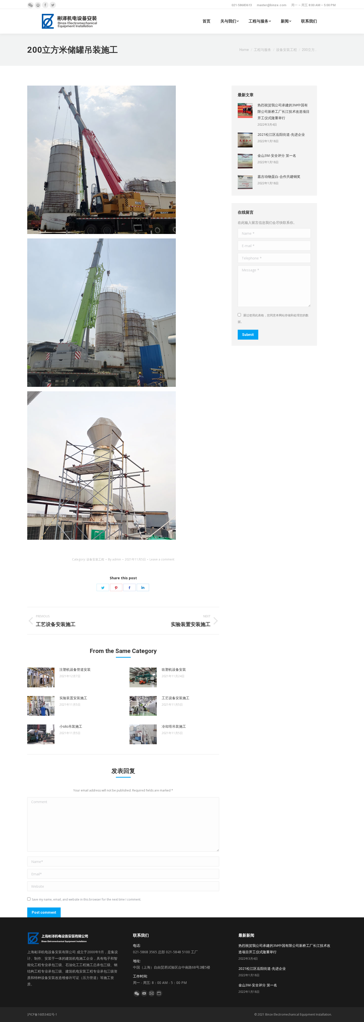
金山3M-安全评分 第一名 (277, 155)
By (114, 559)
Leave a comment (162, 559)
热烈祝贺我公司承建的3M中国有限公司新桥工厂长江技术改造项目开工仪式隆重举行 (284, 111)
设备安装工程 (95, 559)
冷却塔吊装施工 (174, 726)
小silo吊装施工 (70, 726)
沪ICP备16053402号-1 (42, 1014)
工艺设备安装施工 (175, 698)
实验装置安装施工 (73, 698)
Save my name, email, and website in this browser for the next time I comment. (86, 899)
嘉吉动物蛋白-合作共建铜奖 (279, 176)
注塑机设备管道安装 (75, 669)
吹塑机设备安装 (174, 669)
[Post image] (40, 677)
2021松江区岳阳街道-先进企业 (281, 134)
